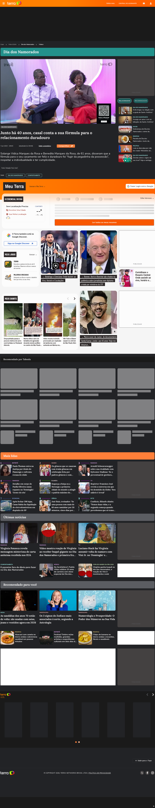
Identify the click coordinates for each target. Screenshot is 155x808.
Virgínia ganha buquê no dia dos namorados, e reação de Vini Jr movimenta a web (104, 570)
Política (136, 146)
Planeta (54, 481)
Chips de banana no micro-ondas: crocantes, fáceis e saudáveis (103, 637)
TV (91, 481)
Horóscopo (43, 612)
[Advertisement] (136, 570)
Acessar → (33, 254)
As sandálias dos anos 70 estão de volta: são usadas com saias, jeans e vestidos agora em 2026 (18, 619)
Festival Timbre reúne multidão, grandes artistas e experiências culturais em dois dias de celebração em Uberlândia (65, 638)
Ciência (54, 498)
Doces (135, 127)
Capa (2, 44)
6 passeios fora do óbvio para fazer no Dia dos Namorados (18, 568)
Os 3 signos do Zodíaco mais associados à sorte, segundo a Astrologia (56, 619)
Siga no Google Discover (18, 243)
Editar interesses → (147, 198)
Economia (15, 498)
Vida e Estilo (12, 44)
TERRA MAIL (110, 3)
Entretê (15, 463)
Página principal (14, 3)
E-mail (144, 3)
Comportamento (34, 175)
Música (56, 564)
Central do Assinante (128, 3)
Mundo (54, 463)
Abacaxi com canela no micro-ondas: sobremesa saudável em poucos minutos (26, 638)
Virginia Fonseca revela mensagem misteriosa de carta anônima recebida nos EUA (18, 552)
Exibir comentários (45, 146)
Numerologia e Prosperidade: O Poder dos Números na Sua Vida (96, 617)
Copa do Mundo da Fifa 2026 (103, 564)
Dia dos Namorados (27, 44)
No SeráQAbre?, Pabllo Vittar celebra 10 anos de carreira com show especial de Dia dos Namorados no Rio (64, 570)
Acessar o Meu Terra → (37, 186)
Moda (2, 612)
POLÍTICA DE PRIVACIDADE (100, 773)
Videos (41, 44)
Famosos (93, 463)
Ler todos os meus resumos (104, 222)
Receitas (136, 136)
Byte (92, 498)
